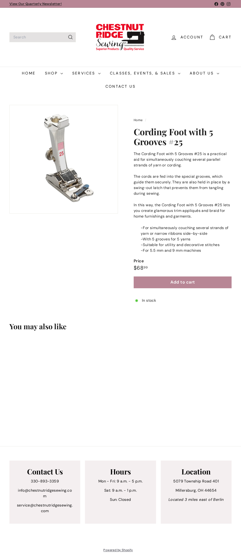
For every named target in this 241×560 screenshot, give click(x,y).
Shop (52, 73)
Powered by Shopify (118, 550)
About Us (203, 73)
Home (29, 73)
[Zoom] (64, 159)
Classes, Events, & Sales (143, 73)
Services (84, 73)
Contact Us (120, 86)
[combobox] (42, 37)
